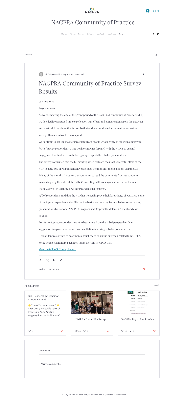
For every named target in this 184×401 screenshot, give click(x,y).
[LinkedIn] (158, 33)
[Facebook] (153, 33)
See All (157, 285)
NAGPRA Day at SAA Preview (137, 319)
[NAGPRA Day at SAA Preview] (138, 302)
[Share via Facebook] (40, 260)
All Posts (28, 54)
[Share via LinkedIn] (54, 260)
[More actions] (143, 74)
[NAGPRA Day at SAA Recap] (92, 302)
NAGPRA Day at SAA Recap (90, 319)
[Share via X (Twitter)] (47, 260)
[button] (156, 54)
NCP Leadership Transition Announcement (43, 297)
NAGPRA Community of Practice (93, 22)
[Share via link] (61, 260)
